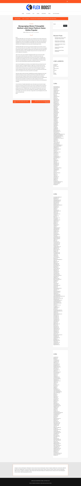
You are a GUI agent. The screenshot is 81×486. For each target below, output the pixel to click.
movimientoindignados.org (57, 167)
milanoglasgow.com (56, 433)
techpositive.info (55, 255)
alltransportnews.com (56, 130)
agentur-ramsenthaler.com (57, 279)
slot (33, 13)
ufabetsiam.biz (55, 110)
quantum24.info (55, 286)
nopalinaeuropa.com (56, 183)
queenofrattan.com (56, 264)
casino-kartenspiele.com (57, 390)
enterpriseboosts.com (56, 389)
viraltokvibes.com (56, 379)
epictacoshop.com (56, 421)
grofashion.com (55, 333)
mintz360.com (55, 225)
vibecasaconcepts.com (56, 285)
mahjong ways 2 (22, 469)
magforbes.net (55, 381)
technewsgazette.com (56, 404)
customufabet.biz (55, 122)
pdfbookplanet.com (56, 263)
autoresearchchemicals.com (57, 453)
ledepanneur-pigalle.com (57, 427)
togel (49, 13)
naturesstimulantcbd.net (57, 182)
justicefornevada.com (56, 249)
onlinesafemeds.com (56, 104)
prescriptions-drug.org (56, 377)
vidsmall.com (55, 290)
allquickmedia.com (56, 403)
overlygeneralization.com (57, 246)
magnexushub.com (56, 100)
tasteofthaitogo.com (56, 414)
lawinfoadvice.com (56, 163)
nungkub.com (55, 175)
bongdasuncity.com (56, 231)
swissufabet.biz (55, 111)
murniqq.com (22, 470)
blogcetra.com (55, 258)
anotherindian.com (56, 176)
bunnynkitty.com (55, 415)
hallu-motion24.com (56, 435)
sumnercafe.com (55, 165)
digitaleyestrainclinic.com (57, 443)
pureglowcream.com (56, 411)
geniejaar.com (55, 222)
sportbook (44, 13)
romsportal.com (55, 341)
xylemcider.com (55, 177)
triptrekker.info (55, 281)
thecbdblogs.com (55, 452)
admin (25, 32)
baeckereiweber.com (56, 86)
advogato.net (55, 386)
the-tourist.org (55, 385)
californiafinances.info (56, 423)
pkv (53, 67)
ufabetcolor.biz (55, 114)
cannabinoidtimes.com (56, 236)
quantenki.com (55, 287)
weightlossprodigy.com (56, 227)
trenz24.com (55, 395)
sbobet (16, 470)
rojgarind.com (55, 239)
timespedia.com (55, 399)
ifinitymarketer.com (56, 326)
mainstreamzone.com (56, 243)
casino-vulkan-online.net (57, 440)
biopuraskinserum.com (56, 422)
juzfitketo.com (55, 179)
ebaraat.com (55, 97)
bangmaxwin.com (56, 419)
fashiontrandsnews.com (56, 131)
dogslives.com (55, 262)
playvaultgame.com (56, 339)
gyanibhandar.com (56, 105)
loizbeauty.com (55, 397)
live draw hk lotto (55, 66)
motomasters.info (56, 283)
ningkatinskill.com (56, 160)
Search (65, 25)
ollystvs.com (55, 260)
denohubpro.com (55, 266)
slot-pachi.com (55, 232)
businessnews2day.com (56, 291)
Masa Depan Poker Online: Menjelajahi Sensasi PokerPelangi (42, 102)
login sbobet (62, 469)
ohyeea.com (55, 173)
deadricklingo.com (56, 276)
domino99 (54, 70)
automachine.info (56, 272)
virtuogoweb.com (55, 101)
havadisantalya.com (56, 90)
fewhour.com (55, 240)
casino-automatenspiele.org (57, 391)
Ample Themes (49, 483)
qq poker (54, 73)
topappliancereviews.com (57, 448)
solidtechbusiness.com (56, 294)
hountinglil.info (55, 218)
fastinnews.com (55, 324)
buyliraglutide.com (56, 103)
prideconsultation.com (56, 217)
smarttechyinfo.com (56, 228)
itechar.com (55, 94)
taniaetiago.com (55, 178)
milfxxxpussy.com (56, 168)
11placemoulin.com (56, 224)
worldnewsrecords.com (56, 292)
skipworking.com (55, 396)
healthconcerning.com (56, 238)
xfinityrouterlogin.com (56, 446)
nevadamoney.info (56, 425)
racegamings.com (56, 336)
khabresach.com (55, 451)
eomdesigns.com (55, 280)
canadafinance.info (56, 424)
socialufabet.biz (55, 118)
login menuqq (32, 470)
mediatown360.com (56, 442)
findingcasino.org (55, 270)
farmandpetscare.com (56, 252)
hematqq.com (27, 470)
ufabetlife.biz (55, 116)
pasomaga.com (55, 180)
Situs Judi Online (56, 13)
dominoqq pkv (62, 470)
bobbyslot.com (55, 223)
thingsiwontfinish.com (56, 344)
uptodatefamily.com (56, 169)
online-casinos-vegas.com (57, 445)
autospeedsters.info (56, 273)
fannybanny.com (55, 325)
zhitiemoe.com (55, 174)
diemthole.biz (55, 401)
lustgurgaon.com (55, 221)
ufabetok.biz (55, 126)
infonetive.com (55, 420)
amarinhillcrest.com (56, 384)
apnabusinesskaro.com (56, 454)
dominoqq (54, 74)
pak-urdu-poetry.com (56, 257)
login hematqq (41, 470)
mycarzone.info (55, 284)
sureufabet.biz (55, 121)
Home (23, 13)
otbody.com (55, 393)
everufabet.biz (55, 127)
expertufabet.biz (55, 108)
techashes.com (55, 88)
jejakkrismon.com (56, 400)
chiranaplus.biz (55, 430)
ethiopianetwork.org (56, 247)
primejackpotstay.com (56, 337)
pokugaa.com (55, 338)
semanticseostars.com (56, 242)
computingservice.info (56, 253)
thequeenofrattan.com (56, 265)
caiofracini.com (55, 254)
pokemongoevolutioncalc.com (57, 334)
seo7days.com (55, 410)
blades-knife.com (55, 267)
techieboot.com (55, 92)
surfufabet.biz (55, 119)
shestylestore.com (56, 343)
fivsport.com (55, 161)
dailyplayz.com (55, 322)
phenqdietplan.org (56, 164)
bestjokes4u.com (55, 220)
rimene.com (55, 426)
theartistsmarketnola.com (57, 429)
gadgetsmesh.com (56, 248)
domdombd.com (55, 321)
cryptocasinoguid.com (56, 133)
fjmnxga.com (55, 417)
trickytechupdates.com (56, 449)
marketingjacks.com (56, 447)
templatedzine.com (56, 162)
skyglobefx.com (55, 277)
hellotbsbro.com (55, 251)
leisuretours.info (55, 250)
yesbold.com (55, 95)
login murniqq (36, 470)
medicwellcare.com (56, 289)
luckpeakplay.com (56, 331)
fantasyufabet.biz (55, 109)
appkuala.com (55, 409)
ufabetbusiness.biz (56, 112)
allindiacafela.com (56, 438)
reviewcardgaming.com (56, 295)
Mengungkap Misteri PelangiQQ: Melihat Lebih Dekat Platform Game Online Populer (31, 28)
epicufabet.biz (55, 124)
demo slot (17, 469)
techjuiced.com (55, 98)
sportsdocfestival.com (56, 342)
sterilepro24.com (55, 293)
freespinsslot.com (56, 233)
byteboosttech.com (56, 99)
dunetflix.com (55, 166)
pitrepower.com (55, 441)
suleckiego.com (55, 455)
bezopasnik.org (55, 416)
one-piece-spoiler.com (56, 268)
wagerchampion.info (56, 274)
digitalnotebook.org (56, 229)
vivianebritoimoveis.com (57, 380)
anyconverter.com (56, 398)
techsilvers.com (55, 159)
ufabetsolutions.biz (56, 117)
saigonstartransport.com (57, 418)
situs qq (26, 469)
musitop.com (55, 170)
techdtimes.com (55, 91)
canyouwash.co (55, 89)
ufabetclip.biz (55, 107)
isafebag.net (55, 387)
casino (38, 13)
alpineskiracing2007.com (57, 439)
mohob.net (55, 226)
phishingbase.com (56, 335)
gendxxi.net (55, 282)
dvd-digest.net (55, 428)
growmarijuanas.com (56, 244)
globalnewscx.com (56, 261)
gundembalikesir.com (56, 93)
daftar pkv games (56, 68)
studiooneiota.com (56, 269)
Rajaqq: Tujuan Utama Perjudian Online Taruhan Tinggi (21, 102)
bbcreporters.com (56, 132)
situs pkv (29, 469)
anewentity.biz (55, 408)
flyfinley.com (55, 216)
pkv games (28, 13)
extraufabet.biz (55, 115)
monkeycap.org (55, 382)
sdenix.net (54, 383)
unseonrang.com (55, 256)
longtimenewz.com (56, 329)
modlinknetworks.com (56, 328)
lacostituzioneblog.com (56, 172)
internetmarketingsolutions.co (57, 259)
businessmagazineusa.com (57, 288)
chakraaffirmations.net (56, 219)
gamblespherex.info (56, 278)
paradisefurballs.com (56, 234)
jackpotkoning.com (56, 327)
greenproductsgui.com (56, 237)
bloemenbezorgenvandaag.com (58, 412)
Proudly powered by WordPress (34, 483)
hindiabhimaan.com (56, 450)
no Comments (36, 32)
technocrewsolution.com (57, 378)
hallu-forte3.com (55, 434)
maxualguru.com (55, 230)
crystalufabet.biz (55, 125)
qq (53, 72)
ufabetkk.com (55, 402)
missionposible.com (56, 444)
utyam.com (55, 171)
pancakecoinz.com (56, 215)
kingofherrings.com (56, 406)
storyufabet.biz (55, 123)
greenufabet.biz (55, 113)
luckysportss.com (56, 330)
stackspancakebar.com (56, 431)
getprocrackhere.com (56, 323)
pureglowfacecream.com (57, 405)
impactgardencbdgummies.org (57, 181)
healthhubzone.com (56, 96)
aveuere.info (55, 235)
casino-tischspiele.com (56, 392)
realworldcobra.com (56, 271)
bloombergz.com (55, 388)
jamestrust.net (55, 394)
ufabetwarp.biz (55, 106)
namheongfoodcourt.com (57, 432)
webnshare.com (55, 245)
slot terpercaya (55, 64)
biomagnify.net (55, 184)
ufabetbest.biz (55, 120)
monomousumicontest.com (57, 275)
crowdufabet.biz (55, 128)
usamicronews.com (56, 332)
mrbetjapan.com (55, 407)
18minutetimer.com (56, 241)
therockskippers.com (56, 436)
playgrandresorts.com (56, 340)
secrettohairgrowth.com (56, 413)
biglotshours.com (55, 102)
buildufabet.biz (55, 129)
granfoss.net (55, 437)
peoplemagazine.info (56, 87)
